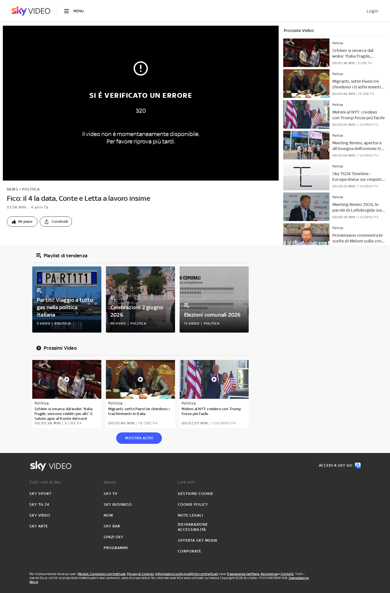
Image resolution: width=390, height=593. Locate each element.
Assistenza (269, 574)
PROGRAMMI (116, 548)
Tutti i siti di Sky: (45, 482)
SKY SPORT (40, 493)
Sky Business (118, 504)
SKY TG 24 (39, 504)
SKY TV (110, 493)
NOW (108, 515)
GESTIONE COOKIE (195, 493)
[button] (22, 221)
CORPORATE (189, 551)
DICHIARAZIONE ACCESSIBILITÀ (193, 527)
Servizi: (110, 482)
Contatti (287, 574)
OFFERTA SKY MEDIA (197, 540)
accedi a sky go (336, 465)
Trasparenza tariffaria (243, 574)
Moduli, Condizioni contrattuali (102, 574)
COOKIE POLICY (193, 504)
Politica (31, 189)
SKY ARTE (38, 526)
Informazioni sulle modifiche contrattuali (186, 574)
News (12, 189)
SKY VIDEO (39, 515)
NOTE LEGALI (190, 515)
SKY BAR (112, 526)
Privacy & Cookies (140, 574)
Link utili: (187, 482)
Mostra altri (139, 438)
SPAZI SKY (113, 537)
